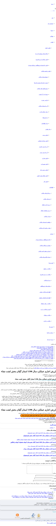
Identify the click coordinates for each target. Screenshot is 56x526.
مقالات (51, 36)
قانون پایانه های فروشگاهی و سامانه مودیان (38, 65)
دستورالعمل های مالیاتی (42, 88)
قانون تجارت (45, 158)
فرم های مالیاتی (47, 199)
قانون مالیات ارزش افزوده (42, 59)
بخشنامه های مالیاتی (43, 77)
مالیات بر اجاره (47, 321)
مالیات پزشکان (47, 315)
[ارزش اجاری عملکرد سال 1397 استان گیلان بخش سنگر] (40, 492)
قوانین (51, 42)
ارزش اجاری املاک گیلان (39, 368)
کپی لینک (41, 419)
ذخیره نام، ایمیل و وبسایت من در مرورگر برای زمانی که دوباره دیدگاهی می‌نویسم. (35, 483)
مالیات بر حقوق (47, 268)
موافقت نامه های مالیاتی (45, 222)
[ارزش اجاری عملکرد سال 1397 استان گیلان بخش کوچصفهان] (41, 433)
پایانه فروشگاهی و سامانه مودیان (43, 239)
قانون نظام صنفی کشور (42, 175)
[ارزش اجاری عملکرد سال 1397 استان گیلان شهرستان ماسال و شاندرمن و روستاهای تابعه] (32, 495)
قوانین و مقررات (52, 504)
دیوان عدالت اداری (43, 111)
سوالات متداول (43, 504)
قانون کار (46, 181)
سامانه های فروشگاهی (45, 286)
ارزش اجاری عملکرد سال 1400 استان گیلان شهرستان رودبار (39, 448)
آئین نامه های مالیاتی (43, 106)
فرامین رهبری (44, 100)
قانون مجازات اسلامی (43, 141)
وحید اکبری (53, 425)
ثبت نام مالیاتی (47, 280)
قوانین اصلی (48, 48)
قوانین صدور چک (44, 170)
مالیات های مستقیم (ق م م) (41, 53)
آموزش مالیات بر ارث (46, 309)
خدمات (51, 233)
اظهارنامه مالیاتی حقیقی (45, 292)
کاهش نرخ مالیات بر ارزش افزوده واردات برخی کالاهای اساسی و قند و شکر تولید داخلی (33, 358)
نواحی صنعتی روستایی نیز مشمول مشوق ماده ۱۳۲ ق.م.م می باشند (38, 351)
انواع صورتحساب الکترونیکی (46, 349)
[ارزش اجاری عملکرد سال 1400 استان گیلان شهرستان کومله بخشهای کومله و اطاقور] (36, 439)
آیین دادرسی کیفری (43, 146)
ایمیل (54, 478)
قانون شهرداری (44, 164)
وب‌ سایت (54, 480)
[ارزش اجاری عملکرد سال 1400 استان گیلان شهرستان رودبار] (42, 446)
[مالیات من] (53, 10)
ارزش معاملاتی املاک (46, 210)
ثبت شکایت (36, 504)
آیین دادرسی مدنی (44, 152)
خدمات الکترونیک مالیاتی (45, 257)
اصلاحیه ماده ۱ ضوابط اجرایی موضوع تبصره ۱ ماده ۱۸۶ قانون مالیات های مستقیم (34, 354)
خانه (55, 368)
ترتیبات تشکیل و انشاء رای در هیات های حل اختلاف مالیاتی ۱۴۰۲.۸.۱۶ (37, 353)
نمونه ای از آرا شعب (43, 94)
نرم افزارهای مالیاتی (46, 193)
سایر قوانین (48, 129)
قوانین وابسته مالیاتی (46, 71)
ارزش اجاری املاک (46, 204)
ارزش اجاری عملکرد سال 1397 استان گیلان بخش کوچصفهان (39, 435)
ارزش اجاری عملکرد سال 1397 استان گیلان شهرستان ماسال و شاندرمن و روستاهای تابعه (33, 497)
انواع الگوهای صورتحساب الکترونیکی (45, 348)
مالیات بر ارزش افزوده (45, 274)
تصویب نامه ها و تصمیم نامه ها (41, 82)
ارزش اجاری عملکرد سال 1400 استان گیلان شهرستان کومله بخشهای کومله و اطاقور (33, 442)
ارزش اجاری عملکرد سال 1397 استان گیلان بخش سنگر (40, 493)
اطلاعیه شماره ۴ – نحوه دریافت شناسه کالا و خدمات (41, 350)
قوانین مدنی (45, 135)
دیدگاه (54, 473)
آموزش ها (51, 263)
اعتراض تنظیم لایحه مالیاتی (44, 251)
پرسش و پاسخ (50, 332)
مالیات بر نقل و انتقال (46, 303)
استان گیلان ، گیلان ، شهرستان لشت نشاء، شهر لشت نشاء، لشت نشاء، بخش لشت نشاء (35, 418)
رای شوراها (45, 117)
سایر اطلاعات (45, 123)
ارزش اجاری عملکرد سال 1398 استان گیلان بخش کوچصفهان (39, 455)
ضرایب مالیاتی (47, 216)
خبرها (52, 30)
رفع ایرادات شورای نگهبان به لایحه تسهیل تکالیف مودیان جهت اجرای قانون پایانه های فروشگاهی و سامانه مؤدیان (28, 357)
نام (55, 475)
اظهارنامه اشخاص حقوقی (45, 297)
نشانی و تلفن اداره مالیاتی (45, 228)
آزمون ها (51, 326)
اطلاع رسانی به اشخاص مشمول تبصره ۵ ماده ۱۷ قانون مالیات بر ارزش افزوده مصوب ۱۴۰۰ (32, 355)
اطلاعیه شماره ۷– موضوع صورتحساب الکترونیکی (42, 346)
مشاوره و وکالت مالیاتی (45, 245)
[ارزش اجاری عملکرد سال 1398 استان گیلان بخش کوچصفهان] (41, 452)
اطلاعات (51, 187)
